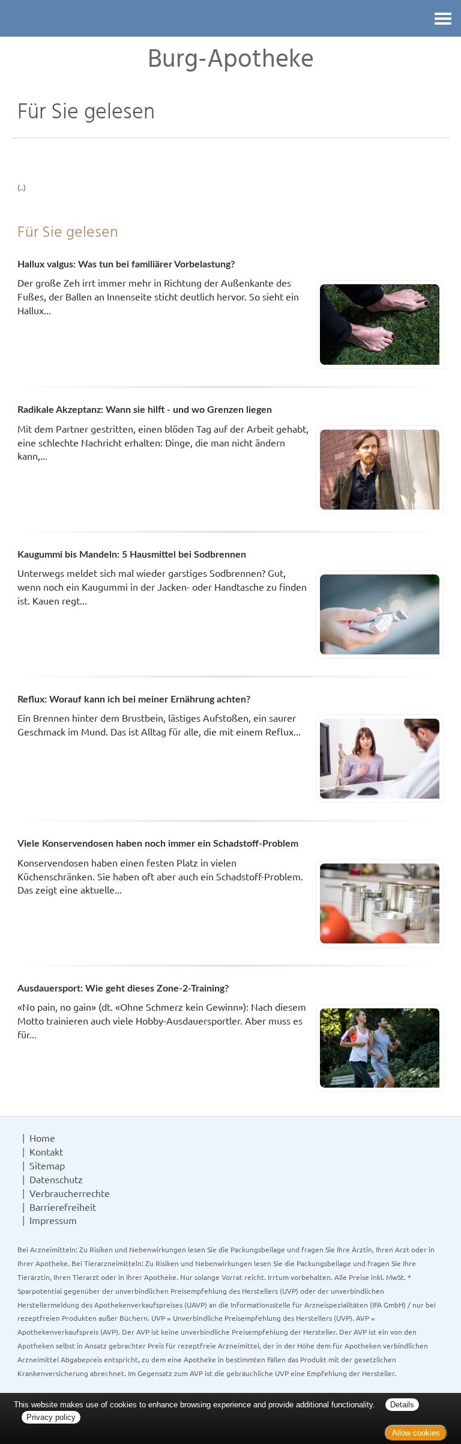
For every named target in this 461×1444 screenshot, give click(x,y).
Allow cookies (416, 1432)
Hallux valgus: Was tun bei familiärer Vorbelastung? (126, 264)
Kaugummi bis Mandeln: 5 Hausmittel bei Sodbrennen (131, 554)
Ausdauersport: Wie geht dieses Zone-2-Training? (123, 988)
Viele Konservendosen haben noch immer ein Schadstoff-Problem (157, 843)
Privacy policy (51, 1417)
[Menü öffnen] (443, 18)
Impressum (53, 1220)
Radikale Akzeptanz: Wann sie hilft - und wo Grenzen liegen (144, 410)
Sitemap (47, 1165)
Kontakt (46, 1151)
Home (42, 1138)
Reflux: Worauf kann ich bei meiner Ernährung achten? (133, 699)
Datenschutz (56, 1179)
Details (402, 1404)
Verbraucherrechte (69, 1193)
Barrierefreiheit (62, 1207)
